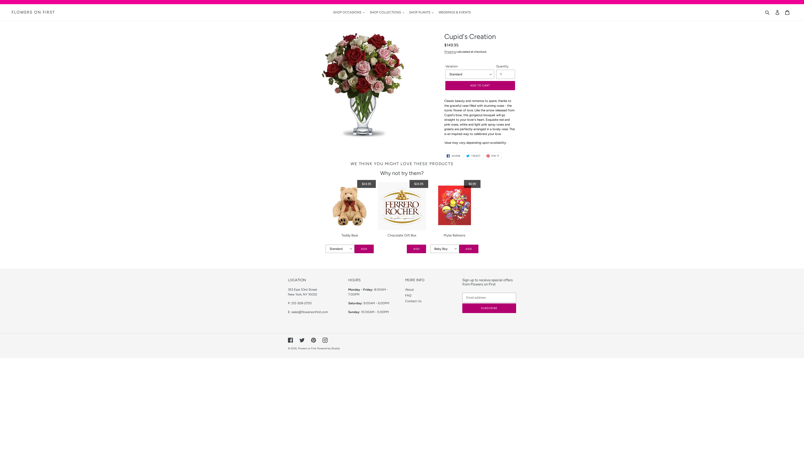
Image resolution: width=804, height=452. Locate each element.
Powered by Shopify (328, 348)
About (409, 289)
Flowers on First (33, 12)
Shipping (450, 51)
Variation (451, 66)
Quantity (502, 66)
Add (364, 248)
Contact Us (413, 301)
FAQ (408, 295)
